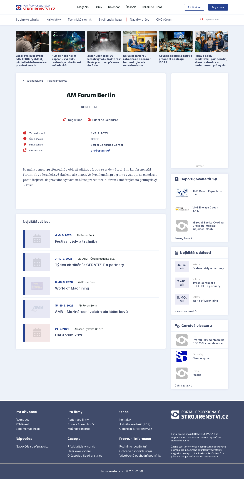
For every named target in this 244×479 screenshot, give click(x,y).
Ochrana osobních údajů (135, 451)
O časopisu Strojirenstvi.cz (85, 455)
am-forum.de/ (100, 150)
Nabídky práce (139, 19)
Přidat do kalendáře (105, 120)
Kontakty (125, 419)
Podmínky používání (132, 446)
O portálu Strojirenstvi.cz (135, 429)
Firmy (98, 7)
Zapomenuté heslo (28, 429)
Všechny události (184, 311)
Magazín (82, 7)
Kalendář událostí (57, 80)
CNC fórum (163, 19)
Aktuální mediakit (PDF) (134, 424)
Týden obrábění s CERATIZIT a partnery (89, 265)
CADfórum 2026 (69, 335)
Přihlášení (22, 424)
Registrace (75, 120)
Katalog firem (182, 238)
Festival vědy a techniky (76, 241)
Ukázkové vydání (79, 451)
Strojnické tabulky (27, 19)
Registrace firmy (78, 419)
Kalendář (114, 7)
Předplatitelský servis (81, 446)
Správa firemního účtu (82, 424)
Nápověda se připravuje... (32, 446)
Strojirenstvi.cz (34, 80)
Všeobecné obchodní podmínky (140, 455)
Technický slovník (79, 19)
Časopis (131, 7)
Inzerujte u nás (152, 7)
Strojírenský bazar (110, 19)
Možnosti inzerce (79, 429)
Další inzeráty (182, 385)
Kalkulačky (53, 19)
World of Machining (72, 288)
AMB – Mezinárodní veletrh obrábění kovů (91, 312)
